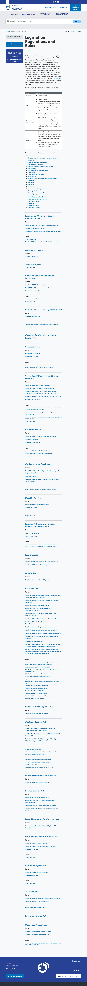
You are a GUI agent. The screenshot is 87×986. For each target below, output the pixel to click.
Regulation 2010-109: (37, 782)
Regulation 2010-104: (37, 385)
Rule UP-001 (38, 931)
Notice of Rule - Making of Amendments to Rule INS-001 (38, 664)
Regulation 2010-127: (42, 898)
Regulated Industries (28, 14)
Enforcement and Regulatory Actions (62, 14)
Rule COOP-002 (31, 356)
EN (7, 2)
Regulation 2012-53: (43, 633)
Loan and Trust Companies (36, 189)
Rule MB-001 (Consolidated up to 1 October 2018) (40, 730)
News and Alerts (50, 7)
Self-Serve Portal (75, 8)
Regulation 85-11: (36, 688)
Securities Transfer (33, 205)
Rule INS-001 (40, 662)
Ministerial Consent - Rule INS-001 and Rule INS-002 (37, 667)
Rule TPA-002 (31, 536)
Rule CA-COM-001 (32, 316)
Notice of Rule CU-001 (32, 456)
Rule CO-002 (43, 231)
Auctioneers (31, 160)
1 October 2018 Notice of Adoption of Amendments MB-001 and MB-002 (42, 757)
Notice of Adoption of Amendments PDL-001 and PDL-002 (42, 408)
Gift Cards (31, 185)
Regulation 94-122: (40, 846)
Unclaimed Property (34, 207)
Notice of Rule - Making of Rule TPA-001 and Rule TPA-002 (42, 544)
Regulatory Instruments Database (35, 907)
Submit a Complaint (69, 2)
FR (11, 2)
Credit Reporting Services (36, 174)
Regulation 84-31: (41, 324)
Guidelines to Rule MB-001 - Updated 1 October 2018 (40, 740)
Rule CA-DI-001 (31, 508)
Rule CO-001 (35, 228)
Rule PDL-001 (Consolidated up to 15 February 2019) (41, 392)
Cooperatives (32, 168)
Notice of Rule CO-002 (30, 239)
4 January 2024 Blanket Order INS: (43, 645)
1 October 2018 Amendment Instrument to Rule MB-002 (38, 762)
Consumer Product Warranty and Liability (40, 166)
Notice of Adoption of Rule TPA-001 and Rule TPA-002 (41, 546)
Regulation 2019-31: (40, 436)
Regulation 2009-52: (35, 698)
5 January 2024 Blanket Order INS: (43, 651)
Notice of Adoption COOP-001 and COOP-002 (39, 367)
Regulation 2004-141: (41, 619)
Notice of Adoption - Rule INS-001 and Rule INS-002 (37, 676)
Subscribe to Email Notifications (69, 976)
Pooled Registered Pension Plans (38, 197)
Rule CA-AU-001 (32, 257)
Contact (78, 2)
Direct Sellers (32, 176)
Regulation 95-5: (36, 693)
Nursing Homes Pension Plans (37, 193)
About (74, 14)
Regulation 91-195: (37, 797)
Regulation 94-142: (35, 690)
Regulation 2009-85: (40, 627)
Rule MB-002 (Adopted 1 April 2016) (34, 754)
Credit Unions (32, 172)
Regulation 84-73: (36, 685)
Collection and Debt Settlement (37, 162)
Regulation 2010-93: (38, 565)
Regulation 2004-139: (37, 609)
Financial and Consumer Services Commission (42, 158)
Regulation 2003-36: (40, 695)
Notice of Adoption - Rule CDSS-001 (33, 299)
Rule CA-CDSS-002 (33, 291)
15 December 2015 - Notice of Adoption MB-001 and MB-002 (39, 767)
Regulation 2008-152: (37, 580)
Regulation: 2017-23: (40, 388)
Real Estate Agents (33, 201)
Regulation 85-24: (36, 872)
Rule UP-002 (37, 935)
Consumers (14, 14)
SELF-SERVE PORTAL (16, 976)
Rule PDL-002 (29, 414)
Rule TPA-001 (32, 533)
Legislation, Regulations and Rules (14, 37)
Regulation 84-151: (37, 504)
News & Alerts (10, 968)
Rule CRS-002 (31, 476)
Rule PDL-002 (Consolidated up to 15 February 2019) (43, 396)
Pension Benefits (33, 195)
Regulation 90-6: (42, 596)
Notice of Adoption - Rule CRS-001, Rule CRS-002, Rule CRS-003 (40, 489)
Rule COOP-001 (32, 353)
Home (8, 31)
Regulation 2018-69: (42, 241)
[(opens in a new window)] (53, 2)
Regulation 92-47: (36, 713)
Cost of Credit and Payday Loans (38, 170)
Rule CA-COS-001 (32, 399)
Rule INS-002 (34, 641)
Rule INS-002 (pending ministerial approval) (39, 673)
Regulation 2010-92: (41, 562)
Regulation (63, 7)
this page (58, 78)
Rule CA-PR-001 (31, 849)
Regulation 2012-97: (37, 901)
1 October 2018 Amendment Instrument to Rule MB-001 (38, 759)
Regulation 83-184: (31, 679)
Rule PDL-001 (40, 412)
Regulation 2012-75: (40, 806)
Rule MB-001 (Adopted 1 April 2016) (41, 752)
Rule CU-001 (31, 439)
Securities (31, 203)
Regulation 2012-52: (41, 630)
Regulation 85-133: (33, 264)
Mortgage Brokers (33, 191)
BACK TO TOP (77, 961)
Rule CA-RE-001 (31, 875)
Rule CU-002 (32, 442)
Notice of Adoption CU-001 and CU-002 (39, 453)
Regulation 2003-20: (37, 605)
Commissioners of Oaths (35, 164)
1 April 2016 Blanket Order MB (32, 764)
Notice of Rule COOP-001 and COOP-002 (38, 365)
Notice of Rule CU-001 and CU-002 (38, 450)
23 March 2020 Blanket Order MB (33, 749)
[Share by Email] (80, 31)
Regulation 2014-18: (42, 225)
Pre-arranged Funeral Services (37, 199)
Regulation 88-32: (36, 843)
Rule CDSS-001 (38, 288)
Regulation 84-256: (37, 285)
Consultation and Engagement (45, 14)
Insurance (31, 187)
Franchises (31, 183)
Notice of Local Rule (30, 267)
